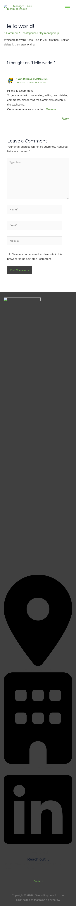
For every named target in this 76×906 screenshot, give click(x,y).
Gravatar (51, 109)
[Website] (34, 241)
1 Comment (11, 33)
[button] (38, 881)
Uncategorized (29, 33)
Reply (65, 118)
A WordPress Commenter (32, 79)
